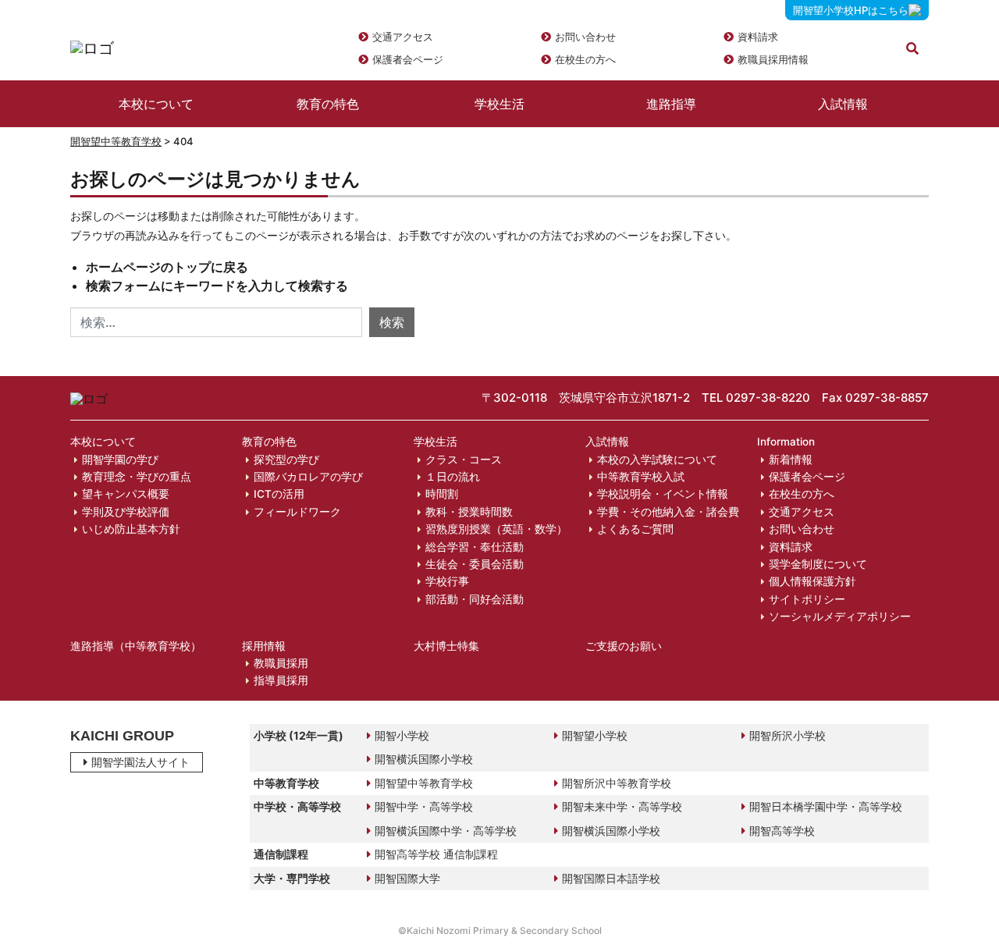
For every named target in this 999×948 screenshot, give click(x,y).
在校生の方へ (585, 59)
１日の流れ (452, 476)
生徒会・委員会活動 (474, 564)
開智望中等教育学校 (116, 141)
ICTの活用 (279, 494)
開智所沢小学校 (787, 735)
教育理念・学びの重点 (136, 476)
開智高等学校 (782, 830)
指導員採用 (281, 680)
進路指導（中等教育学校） (135, 646)
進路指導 (671, 104)
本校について (156, 104)
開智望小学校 (594, 735)
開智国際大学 (407, 878)
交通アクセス (402, 36)
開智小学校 (402, 735)
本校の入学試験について (657, 459)
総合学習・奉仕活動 (474, 547)
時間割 (441, 494)
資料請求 (758, 36)
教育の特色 (328, 104)
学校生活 (499, 104)
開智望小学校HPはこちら (850, 10)
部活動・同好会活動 (474, 599)
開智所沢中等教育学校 (616, 783)
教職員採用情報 (773, 59)
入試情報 (843, 104)
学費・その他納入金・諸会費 (668, 512)
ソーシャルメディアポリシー (840, 616)
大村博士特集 (446, 646)
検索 (391, 322)
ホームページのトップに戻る (167, 267)
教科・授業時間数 (469, 512)
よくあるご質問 (635, 529)
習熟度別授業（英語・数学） (496, 529)
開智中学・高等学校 (424, 806)
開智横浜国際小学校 (424, 758)
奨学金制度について (818, 564)
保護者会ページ (407, 59)
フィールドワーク (297, 512)
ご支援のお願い (623, 646)
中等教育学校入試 (640, 476)
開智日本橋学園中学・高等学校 (825, 806)
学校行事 (447, 581)
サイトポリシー (807, 599)
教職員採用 (281, 663)
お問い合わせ (585, 36)
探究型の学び (286, 459)
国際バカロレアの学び (308, 476)
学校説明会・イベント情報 (662, 494)
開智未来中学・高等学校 (622, 806)
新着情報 (790, 459)
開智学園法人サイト (140, 762)
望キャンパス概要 (125, 494)
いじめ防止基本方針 (131, 529)
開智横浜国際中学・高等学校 (446, 830)
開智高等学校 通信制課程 (436, 854)
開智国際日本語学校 (611, 878)
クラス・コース (463, 459)
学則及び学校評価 (125, 512)
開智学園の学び (120, 459)
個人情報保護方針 (812, 581)
